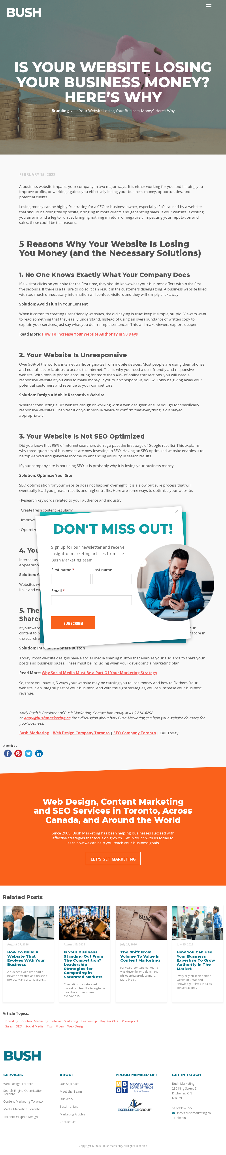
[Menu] (209, 6)
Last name (102, 569)
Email (58, 590)
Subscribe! (73, 623)
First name (62, 569)
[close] (176, 511)
